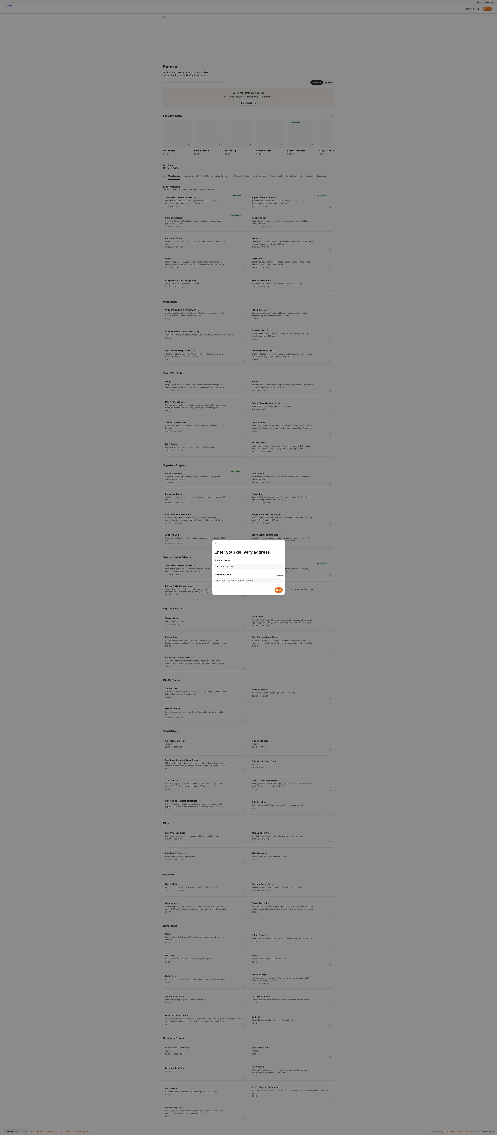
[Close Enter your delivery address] (215, 543)
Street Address (222, 560)
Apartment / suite (223, 574)
